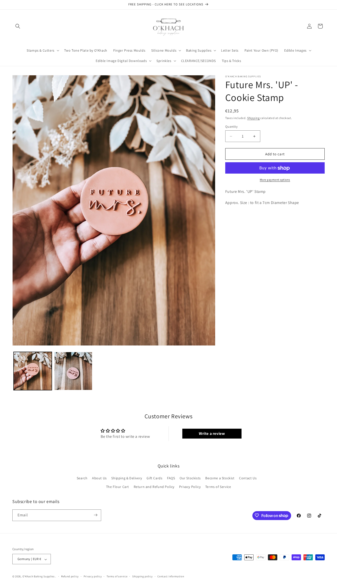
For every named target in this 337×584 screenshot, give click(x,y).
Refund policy (70, 576)
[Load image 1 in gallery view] (33, 371)
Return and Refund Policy (154, 486)
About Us (99, 478)
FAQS (171, 478)
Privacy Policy (190, 486)
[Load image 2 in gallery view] (73, 371)
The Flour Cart (117, 486)
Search (82, 478)
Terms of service (117, 576)
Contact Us (248, 478)
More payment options (275, 180)
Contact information (170, 576)
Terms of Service (218, 486)
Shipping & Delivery (126, 478)
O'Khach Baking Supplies (38, 576)
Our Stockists (190, 478)
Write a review (212, 433)
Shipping (253, 118)
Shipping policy (142, 576)
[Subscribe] (95, 515)
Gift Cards (154, 478)
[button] (17, 26)
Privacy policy (93, 576)
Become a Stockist (219, 478)
